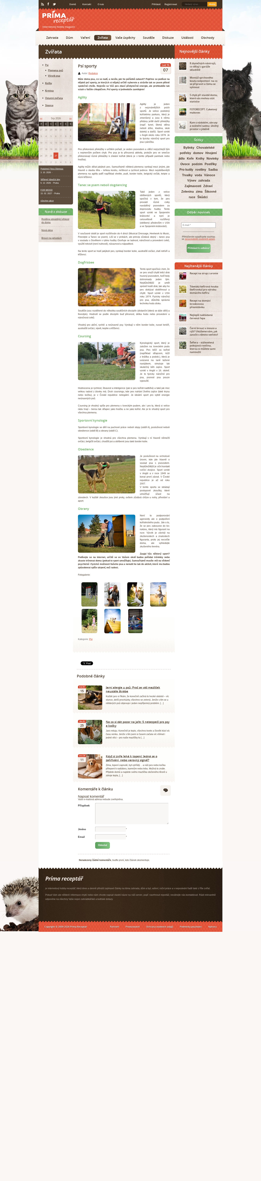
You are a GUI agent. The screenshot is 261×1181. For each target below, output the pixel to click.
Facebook (48, 4)
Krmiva (49, 90)
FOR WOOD (47, 190)
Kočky (48, 83)
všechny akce (47, 201)
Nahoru (212, 926)
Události (187, 38)
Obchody (207, 38)
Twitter (54, 4)
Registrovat (171, 4)
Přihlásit (156, 4)
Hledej (212, 4)
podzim (197, 164)
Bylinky (188, 147)
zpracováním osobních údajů (200, 239)
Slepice (49, 105)
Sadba (213, 169)
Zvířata (103, 38)
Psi (90, 639)
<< (41, 118)
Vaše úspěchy (125, 38)
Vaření (85, 38)
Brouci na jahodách (51, 238)
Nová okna (47, 230)
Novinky (213, 158)
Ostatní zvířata (54, 98)
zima (199, 191)
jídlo (182, 158)
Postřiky (211, 164)
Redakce (93, 73)
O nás (101, 4)
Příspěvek (84, 805)
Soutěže (149, 38)
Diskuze (168, 38)
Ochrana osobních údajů (159, 926)
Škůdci (202, 197)
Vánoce (209, 175)
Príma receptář (58, 17)
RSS (43, 4)
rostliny (200, 169)
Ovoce (185, 164)
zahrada (204, 180)
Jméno (82, 829)
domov (198, 153)
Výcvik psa (54, 75)
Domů (72, 4)
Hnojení (211, 153)
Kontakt (86, 4)
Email (81, 836)
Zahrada (52, 38)
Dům (69, 38)
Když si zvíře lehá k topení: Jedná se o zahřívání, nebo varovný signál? (131, 758)
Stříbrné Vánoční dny (50, 179)
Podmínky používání (191, 926)
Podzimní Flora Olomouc (52, 169)
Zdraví (207, 186)
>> (70, 118)
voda (198, 175)
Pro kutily (186, 169)
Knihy (200, 158)
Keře (190, 158)
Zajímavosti (193, 186)
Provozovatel (132, 926)
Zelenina (187, 191)
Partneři (114, 926)
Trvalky (187, 175)
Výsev (191, 180)
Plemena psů (55, 70)
